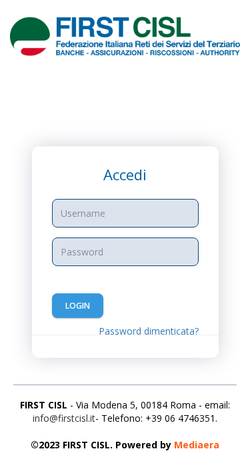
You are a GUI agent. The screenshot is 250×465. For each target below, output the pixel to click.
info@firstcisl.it (64, 418)
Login (77, 305)
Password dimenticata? (149, 331)
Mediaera (196, 444)
